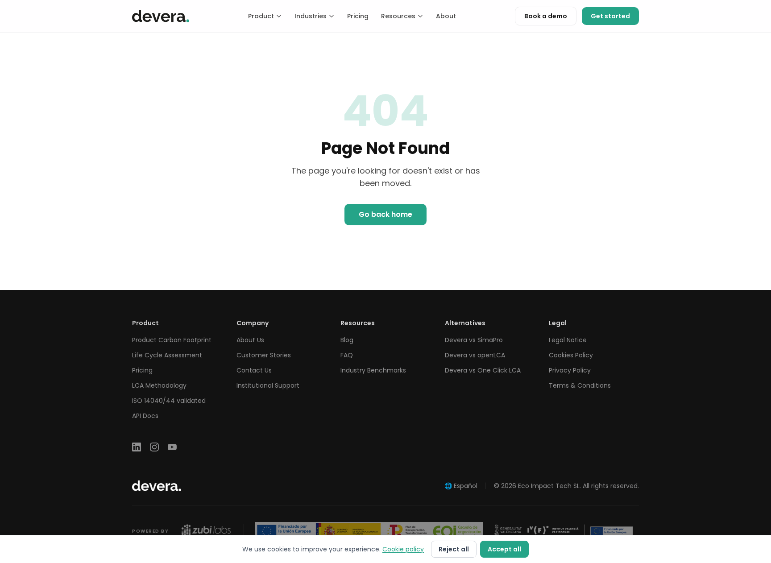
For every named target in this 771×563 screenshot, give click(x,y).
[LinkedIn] (136, 447)
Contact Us (254, 370)
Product (261, 16)
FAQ (346, 355)
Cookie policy (403, 549)
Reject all (454, 549)
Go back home (385, 214)
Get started (610, 16)
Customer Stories (263, 355)
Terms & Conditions (580, 385)
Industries (310, 16)
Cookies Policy (571, 355)
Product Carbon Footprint (171, 339)
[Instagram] (154, 447)
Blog (346, 339)
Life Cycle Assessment (167, 355)
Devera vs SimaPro (474, 339)
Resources (398, 16)
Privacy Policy (570, 370)
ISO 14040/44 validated (169, 400)
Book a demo (545, 16)
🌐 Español (460, 485)
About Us (250, 339)
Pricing (358, 16)
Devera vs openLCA (475, 355)
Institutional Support (267, 385)
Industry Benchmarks (373, 370)
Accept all (504, 549)
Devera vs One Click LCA (483, 370)
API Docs (145, 415)
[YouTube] (172, 447)
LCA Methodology (159, 385)
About (446, 16)
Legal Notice (568, 339)
